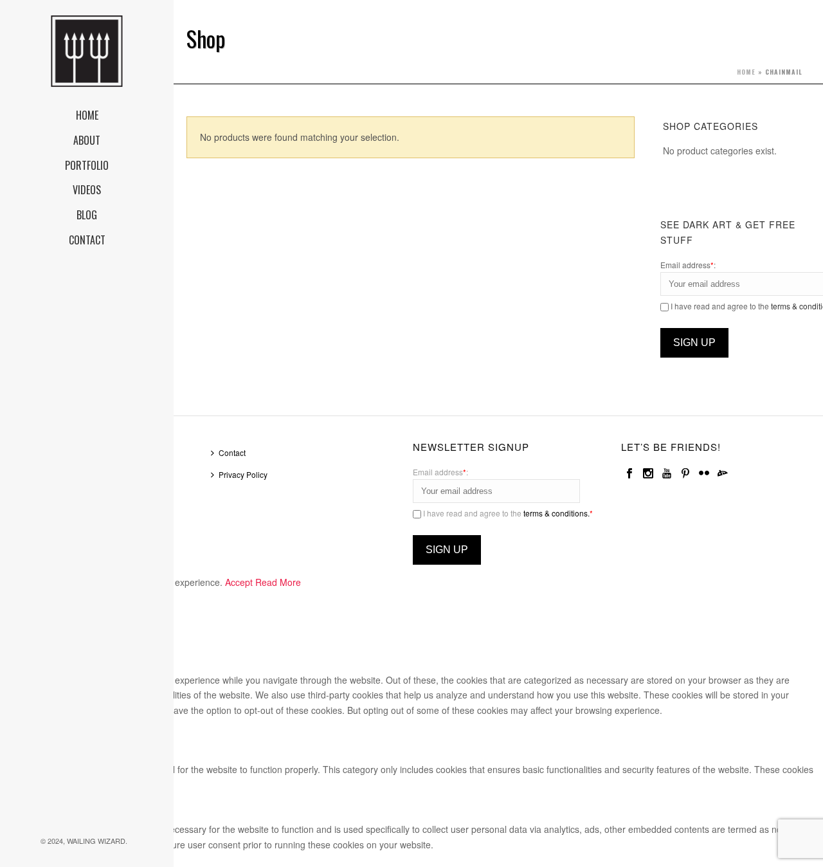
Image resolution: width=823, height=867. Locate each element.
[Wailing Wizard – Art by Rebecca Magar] (87, 51)
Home (746, 72)
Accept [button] (239, 582)
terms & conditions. (556, 512)
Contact (232, 452)
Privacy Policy (243, 474)
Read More (278, 582)
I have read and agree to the (507, 512)
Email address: (688, 264)
